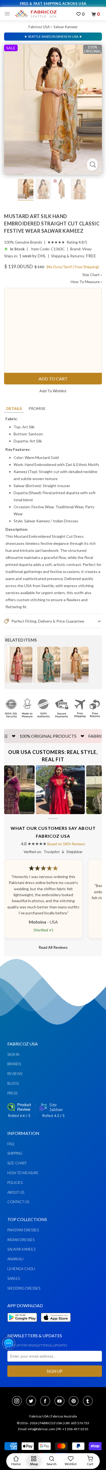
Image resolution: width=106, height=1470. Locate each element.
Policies (15, 1182)
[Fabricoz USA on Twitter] (33, 1401)
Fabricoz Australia (64, 1416)
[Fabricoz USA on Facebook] (47, 1401)
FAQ (10, 1144)
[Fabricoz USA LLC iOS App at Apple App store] (56, 1325)
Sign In (13, 1054)
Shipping (14, 1153)
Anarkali (15, 1259)
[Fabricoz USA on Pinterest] (75, 1401)
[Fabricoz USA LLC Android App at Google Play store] (23, 1325)
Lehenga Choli (21, 1269)
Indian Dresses (65, 521)
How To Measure (86, 281)
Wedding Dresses (23, 1288)
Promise (37, 408)
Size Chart (92, 274)
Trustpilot (52, 852)
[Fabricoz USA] (35, 13)
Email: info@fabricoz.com (36, 1429)
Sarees (13, 1278)
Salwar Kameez (65, 27)
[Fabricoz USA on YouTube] (61, 1401)
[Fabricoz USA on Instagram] (18, 1401)
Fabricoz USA (39, 27)
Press (12, 1093)
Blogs (13, 1083)
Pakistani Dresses (23, 1230)
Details (14, 408)
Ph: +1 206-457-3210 (72, 1429)
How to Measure (23, 1173)
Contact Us (18, 1202)
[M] (9, 14)
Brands (14, 1064)
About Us (15, 1192)
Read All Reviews (53, 947)
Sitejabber (74, 852)
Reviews (14, 1073)
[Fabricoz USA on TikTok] (88, 1401)
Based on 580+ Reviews (66, 844)
